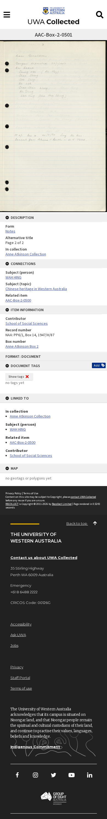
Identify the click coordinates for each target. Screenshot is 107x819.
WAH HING (18, 429)
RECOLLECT (11, 504)
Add (97, 365)
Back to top (77, 523)
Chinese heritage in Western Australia (36, 288)
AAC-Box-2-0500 (22, 442)
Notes (10, 231)
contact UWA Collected (83, 497)
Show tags (16, 376)
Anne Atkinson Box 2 (21, 346)
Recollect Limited (62, 504)
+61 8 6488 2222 (24, 592)
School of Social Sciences (31, 455)
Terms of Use (30, 493)
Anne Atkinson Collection (30, 416)
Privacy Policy (13, 493)
